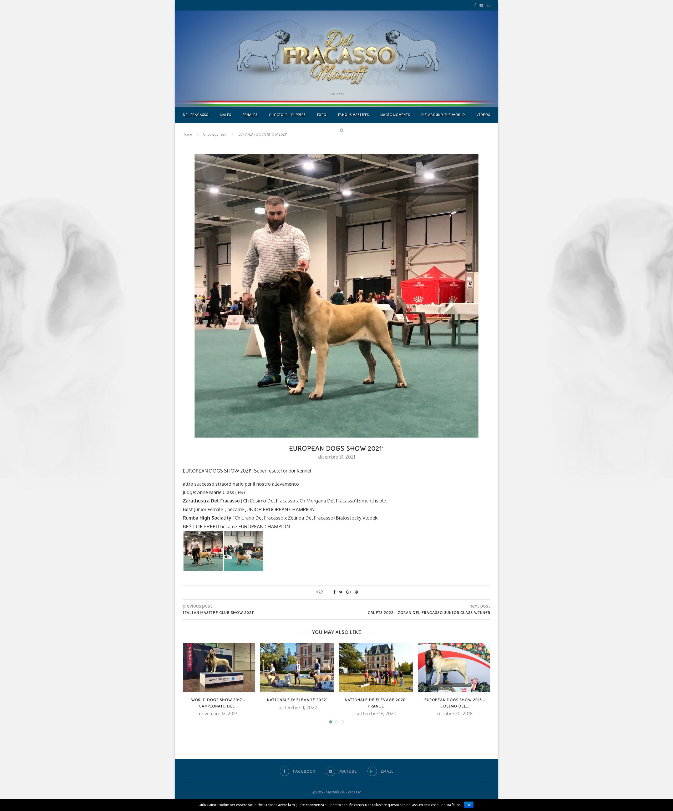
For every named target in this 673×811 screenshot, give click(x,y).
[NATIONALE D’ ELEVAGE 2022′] (297, 667)
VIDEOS (483, 115)
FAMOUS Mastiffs (353, 115)
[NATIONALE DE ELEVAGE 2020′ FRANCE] (376, 667)
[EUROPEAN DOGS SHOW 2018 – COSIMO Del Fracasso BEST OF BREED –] (455, 667)
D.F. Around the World (443, 115)
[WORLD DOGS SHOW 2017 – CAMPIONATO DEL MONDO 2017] (218, 667)
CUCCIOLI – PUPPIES (287, 115)
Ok (469, 805)
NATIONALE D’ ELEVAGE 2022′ (297, 699)
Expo (322, 115)
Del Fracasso (196, 115)
